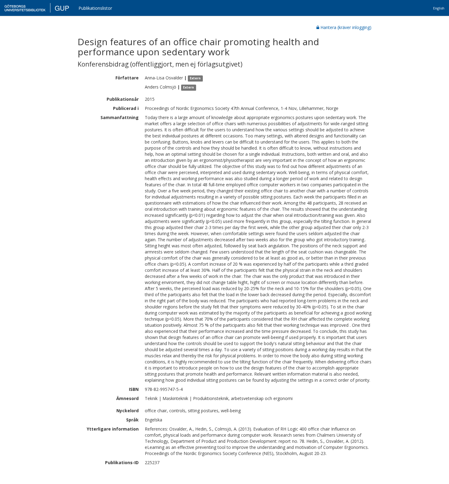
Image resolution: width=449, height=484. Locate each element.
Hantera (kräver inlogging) (345, 27)
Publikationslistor (95, 8)
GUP (62, 8)
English (438, 8)
